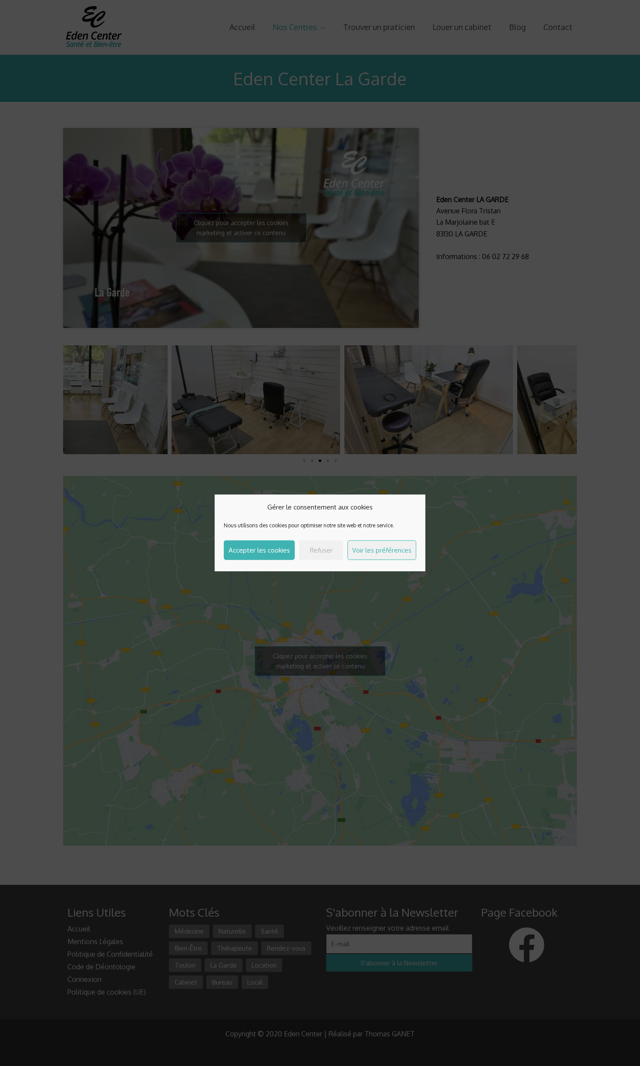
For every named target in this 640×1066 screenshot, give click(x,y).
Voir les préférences (381, 550)
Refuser (321, 550)
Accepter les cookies (259, 550)
